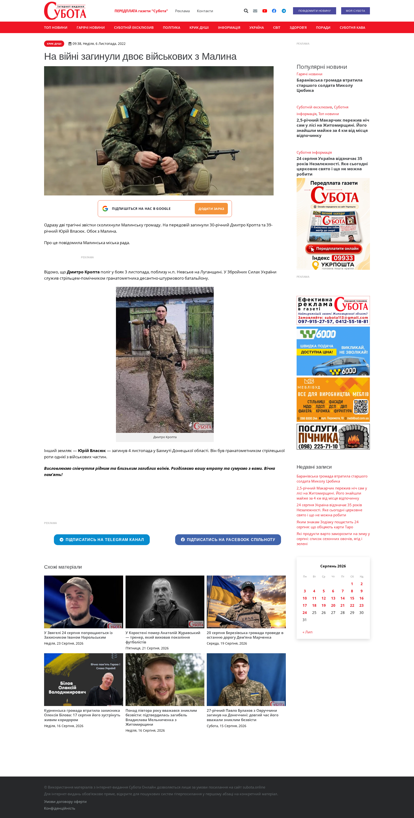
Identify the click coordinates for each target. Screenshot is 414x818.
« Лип (307, 632)
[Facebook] (274, 10)
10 (305, 598)
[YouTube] (264, 10)
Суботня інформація (314, 152)
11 (314, 598)
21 (342, 605)
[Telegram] (283, 10)
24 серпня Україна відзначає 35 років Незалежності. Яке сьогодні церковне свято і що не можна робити (332, 166)
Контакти (205, 10)
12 (324, 598)
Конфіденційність (59, 808)
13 (333, 598)
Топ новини (328, 113)
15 (352, 598)
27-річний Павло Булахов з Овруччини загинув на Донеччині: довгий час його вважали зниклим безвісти (242, 715)
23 (361, 605)
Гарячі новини (309, 73)
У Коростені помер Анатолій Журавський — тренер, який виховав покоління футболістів (163, 637)
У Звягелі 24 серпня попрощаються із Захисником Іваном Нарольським (78, 635)
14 (342, 598)
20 (333, 605)
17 (305, 605)
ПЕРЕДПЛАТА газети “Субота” (141, 10)
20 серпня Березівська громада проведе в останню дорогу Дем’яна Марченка (245, 635)
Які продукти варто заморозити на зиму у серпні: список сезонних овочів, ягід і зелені (333, 538)
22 (352, 605)
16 (361, 598)
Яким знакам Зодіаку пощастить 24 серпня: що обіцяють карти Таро (328, 524)
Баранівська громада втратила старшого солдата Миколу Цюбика (329, 85)
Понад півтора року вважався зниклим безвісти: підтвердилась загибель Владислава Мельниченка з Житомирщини (161, 717)
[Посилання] (65, 11)
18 (314, 605)
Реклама (182, 10)
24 (305, 612)
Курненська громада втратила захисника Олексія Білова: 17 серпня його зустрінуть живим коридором (82, 715)
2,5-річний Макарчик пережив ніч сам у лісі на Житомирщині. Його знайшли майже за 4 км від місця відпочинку (333, 127)
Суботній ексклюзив (314, 107)
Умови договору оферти (65, 801)
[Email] (255, 10)
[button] (246, 11)
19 (324, 605)
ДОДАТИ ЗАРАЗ (211, 208)
